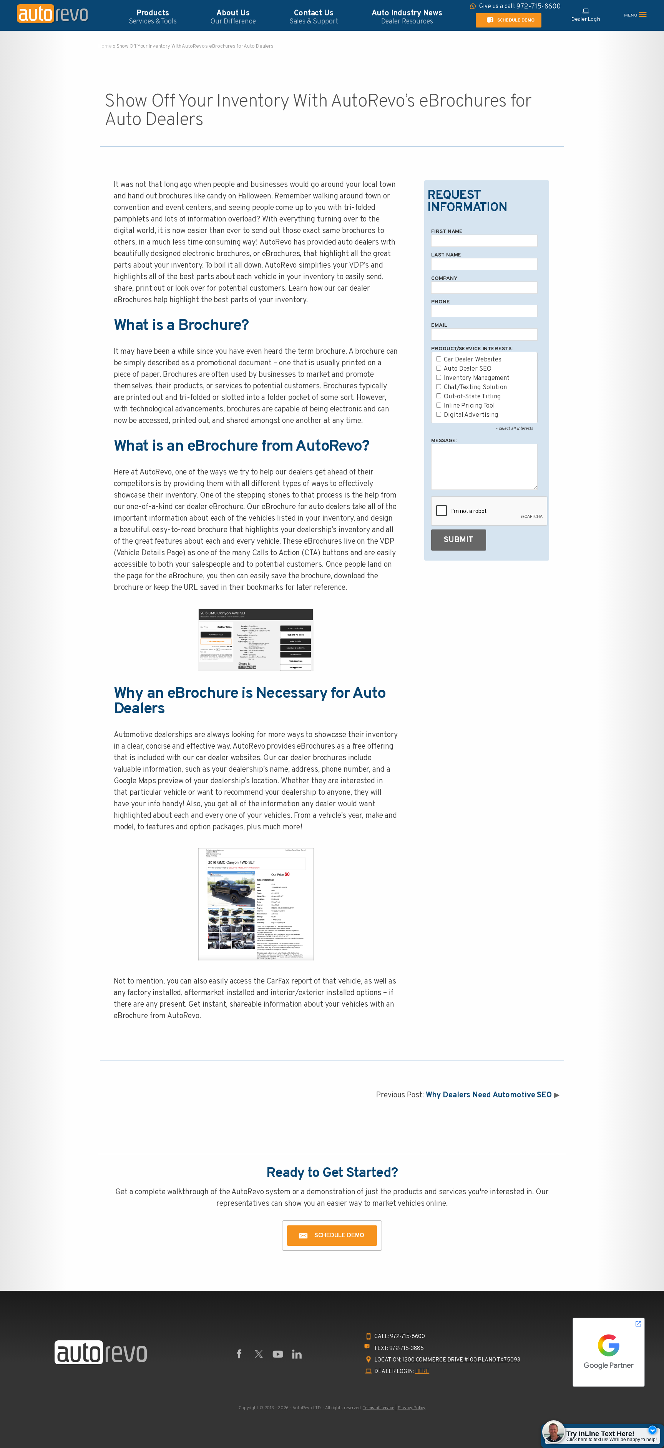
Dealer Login (586, 19)
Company (444, 278)
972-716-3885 (406, 1348)
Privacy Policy (411, 1408)
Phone (440, 302)
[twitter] (258, 1354)
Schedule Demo (515, 20)
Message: (443, 441)
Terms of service (378, 1408)
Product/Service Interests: (471, 349)
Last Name (446, 255)
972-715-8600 (407, 1336)
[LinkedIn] (297, 1354)
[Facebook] (239, 1354)
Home (105, 46)
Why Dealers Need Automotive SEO (489, 1095)
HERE (422, 1371)
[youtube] (277, 1354)
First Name (447, 231)
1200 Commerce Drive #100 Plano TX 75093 (461, 1360)
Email (439, 325)
